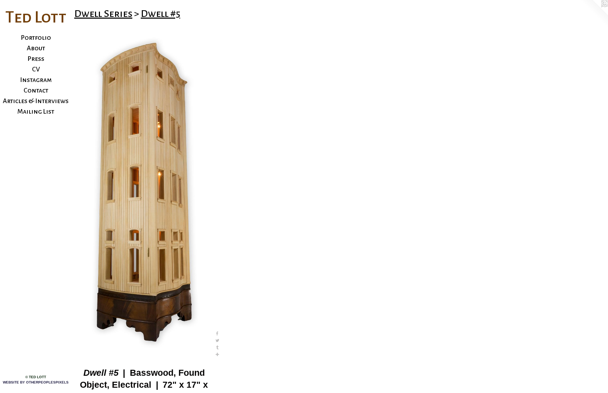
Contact (36, 90)
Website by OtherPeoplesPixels (36, 382)
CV (36, 69)
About (36, 48)
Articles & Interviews (36, 100)
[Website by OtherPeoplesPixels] (594, 14)
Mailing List (35, 111)
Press (35, 58)
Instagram (36, 79)
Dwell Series (103, 13)
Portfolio (36, 37)
